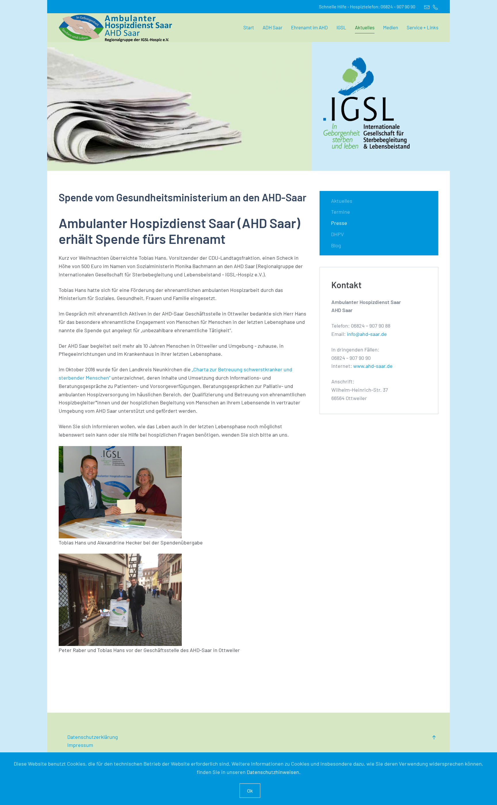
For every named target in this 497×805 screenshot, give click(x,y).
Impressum (80, 745)
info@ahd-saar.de (366, 334)
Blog (336, 245)
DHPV (337, 234)
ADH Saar (272, 27)
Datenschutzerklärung (93, 737)
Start (248, 27)
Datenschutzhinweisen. (274, 772)
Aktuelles (364, 27)
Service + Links (422, 27)
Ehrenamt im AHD (309, 27)
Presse (339, 223)
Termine (340, 212)
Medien (390, 27)
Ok (250, 790)
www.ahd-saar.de (373, 366)
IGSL (341, 27)
